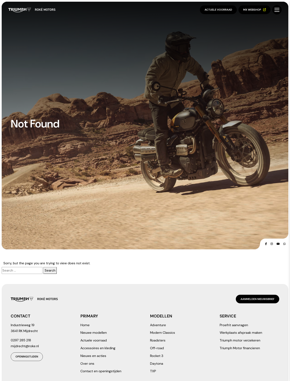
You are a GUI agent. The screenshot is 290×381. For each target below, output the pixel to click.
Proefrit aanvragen (234, 325)
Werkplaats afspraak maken (241, 332)
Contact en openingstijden (100, 371)
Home (85, 325)
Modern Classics (162, 332)
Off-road (157, 348)
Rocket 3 (156, 356)
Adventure (158, 325)
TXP (153, 371)
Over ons (87, 363)
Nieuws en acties (93, 356)
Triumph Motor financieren (240, 348)
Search (50, 270)
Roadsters (157, 340)
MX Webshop (252, 9)
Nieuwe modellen (93, 332)
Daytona (156, 363)
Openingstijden (26, 356)
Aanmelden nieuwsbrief (257, 299)
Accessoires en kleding (97, 348)
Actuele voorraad (218, 9)
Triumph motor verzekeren (240, 340)
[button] (277, 9)
